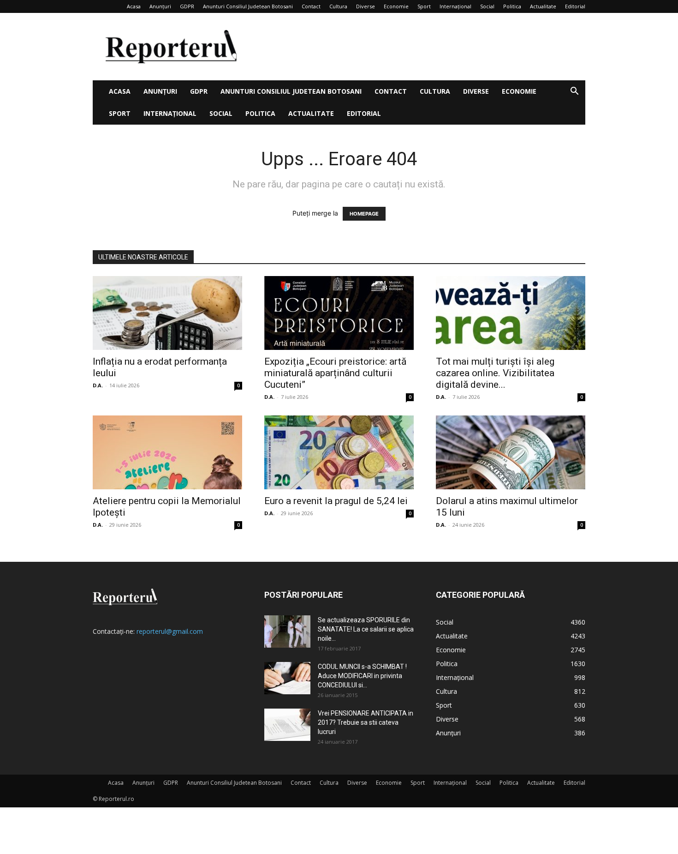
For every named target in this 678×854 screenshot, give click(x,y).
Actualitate (543, 6)
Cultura (338, 6)
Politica (512, 6)
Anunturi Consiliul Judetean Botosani (248, 6)
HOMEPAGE (364, 213)
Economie (396, 6)
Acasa (134, 6)
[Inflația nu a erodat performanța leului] (167, 313)
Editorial (575, 6)
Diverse (365, 6)
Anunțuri (160, 6)
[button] (574, 92)
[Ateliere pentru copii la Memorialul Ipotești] (167, 452)
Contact (311, 6)
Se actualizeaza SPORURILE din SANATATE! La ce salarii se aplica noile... (366, 629)
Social (487, 6)
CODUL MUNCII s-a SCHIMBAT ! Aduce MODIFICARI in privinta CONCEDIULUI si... (362, 676)
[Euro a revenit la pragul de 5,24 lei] (339, 452)
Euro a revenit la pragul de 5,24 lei (336, 500)
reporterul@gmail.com (170, 631)
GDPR (187, 6)
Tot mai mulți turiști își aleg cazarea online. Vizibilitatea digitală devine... (495, 373)
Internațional (455, 6)
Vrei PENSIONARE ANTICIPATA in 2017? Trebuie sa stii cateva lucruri (365, 722)
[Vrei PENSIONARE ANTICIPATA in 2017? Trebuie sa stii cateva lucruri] (287, 725)
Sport (424, 6)
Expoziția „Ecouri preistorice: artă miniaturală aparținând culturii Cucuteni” (335, 373)
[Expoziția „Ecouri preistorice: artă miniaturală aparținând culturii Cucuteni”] (339, 313)
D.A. (98, 385)
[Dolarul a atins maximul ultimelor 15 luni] (510, 452)
